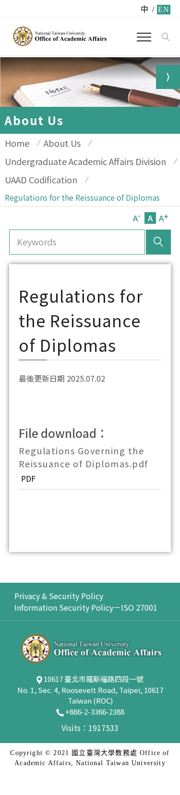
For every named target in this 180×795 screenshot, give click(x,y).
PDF (28, 478)
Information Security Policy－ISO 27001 (85, 607)
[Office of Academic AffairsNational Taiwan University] (59, 36)
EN (163, 9)
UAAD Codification (41, 179)
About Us (62, 143)
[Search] (165, 37)
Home (17, 143)
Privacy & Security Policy (58, 596)
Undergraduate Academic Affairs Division (85, 161)
